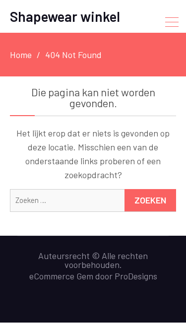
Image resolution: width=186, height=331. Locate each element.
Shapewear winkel (65, 16)
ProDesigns (136, 275)
